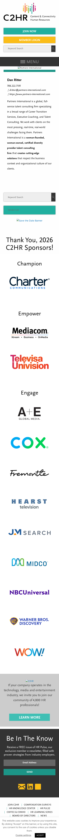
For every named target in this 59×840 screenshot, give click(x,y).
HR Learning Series (41, 812)
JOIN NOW (29, 31)
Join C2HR (13, 805)
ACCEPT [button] (40, 835)
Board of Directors (24, 816)
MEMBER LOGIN (29, 40)
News (44, 816)
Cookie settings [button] (23, 835)
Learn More (29, 717)
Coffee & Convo (16, 812)
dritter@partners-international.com (27, 90)
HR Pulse (45, 808)
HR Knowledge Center (22, 808)
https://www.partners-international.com (29, 94)
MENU (32, 62)
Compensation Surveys (37, 805)
